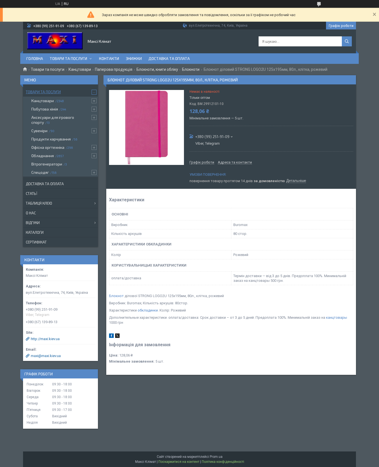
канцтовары (336, 317)
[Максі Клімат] (55, 41)
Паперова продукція (113, 69)
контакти (109, 58)
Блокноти (190, 69)
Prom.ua (216, 457)
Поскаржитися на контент (178, 462)
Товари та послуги (68, 58)
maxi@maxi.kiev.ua (46, 356)
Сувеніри (39, 130)
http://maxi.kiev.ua (45, 339)
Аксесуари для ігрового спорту (52, 120)
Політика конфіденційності (223, 462)
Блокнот (116, 296)
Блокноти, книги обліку (157, 69)
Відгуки (33, 222)
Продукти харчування (51, 139)
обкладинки (148, 310)
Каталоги (35, 232)
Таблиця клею (39, 203)
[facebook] (111, 337)
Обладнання (42, 155)
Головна (34, 58)
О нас (31, 213)
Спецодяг (40, 172)
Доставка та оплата (169, 58)
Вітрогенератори (46, 164)
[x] (117, 337)
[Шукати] (347, 41)
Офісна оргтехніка (47, 147)
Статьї (31, 193)
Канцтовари (80, 69)
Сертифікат (36, 242)
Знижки (134, 58)
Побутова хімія (44, 109)
